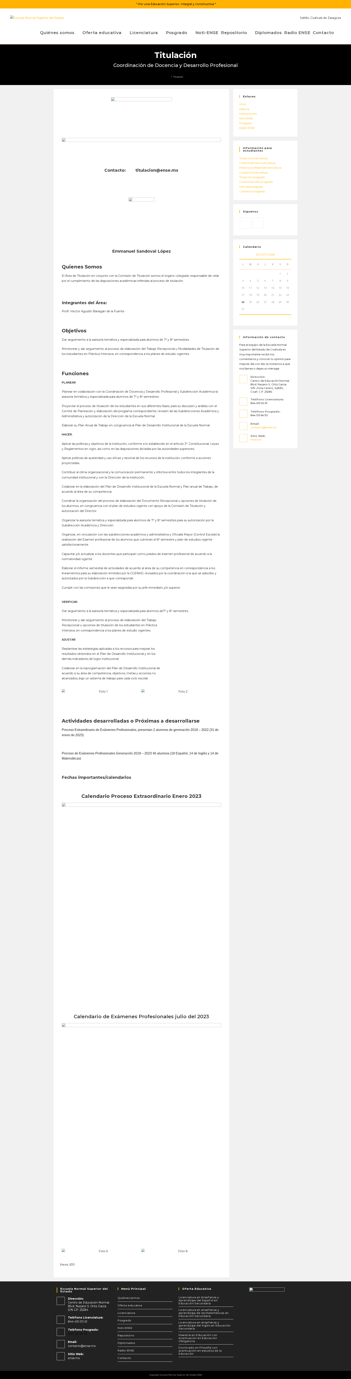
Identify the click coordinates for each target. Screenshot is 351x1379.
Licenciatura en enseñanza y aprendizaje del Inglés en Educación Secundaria (205, 1325)
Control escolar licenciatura (257, 163)
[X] (245, 223)
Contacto (124, 1358)
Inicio (242, 104)
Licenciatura (126, 1312)
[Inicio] (169, 76)
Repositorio (126, 1335)
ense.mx (256, 439)
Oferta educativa (130, 1305)
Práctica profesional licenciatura (260, 167)
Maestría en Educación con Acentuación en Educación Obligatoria (198, 1338)
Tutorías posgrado (251, 186)
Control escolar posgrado (256, 181)
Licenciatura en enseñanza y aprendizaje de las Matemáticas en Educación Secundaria (204, 1313)
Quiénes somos (129, 1297)
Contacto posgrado (252, 191)
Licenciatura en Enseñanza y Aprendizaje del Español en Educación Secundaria (199, 1300)
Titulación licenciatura (253, 158)
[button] (66, 691)
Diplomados (126, 1343)
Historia (244, 109)
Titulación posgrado (252, 177)
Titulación (178, 76)
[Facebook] (257, 223)
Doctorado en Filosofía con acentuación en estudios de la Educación (200, 1350)
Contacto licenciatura (253, 172)
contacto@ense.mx (263, 427)
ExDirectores (248, 113)
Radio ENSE (247, 127)
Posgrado (245, 123)
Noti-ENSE (246, 118)
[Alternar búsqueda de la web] (338, 32)
